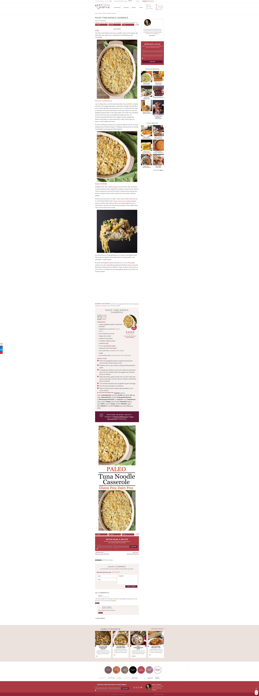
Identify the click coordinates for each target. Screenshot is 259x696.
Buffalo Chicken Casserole (130, 265)
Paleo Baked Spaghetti (113, 265)
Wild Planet (103, 119)
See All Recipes (157, 670)
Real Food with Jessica (102, 6)
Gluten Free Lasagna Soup (120, 647)
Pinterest (97, 305)
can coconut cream (109, 346)
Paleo (100, 13)
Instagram (104, 305)
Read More (152, 35)
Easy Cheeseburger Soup (138, 648)
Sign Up (130, 0)
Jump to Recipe (117, 28)
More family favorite (157, 628)
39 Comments (118, 22)
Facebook (136, 303)
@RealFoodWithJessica (120, 417)
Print (134, 328)
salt (107, 343)
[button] (126, 332)
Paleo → (162, 170)
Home (96, 13)
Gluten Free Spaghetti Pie (156, 647)
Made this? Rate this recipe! (104, 572)
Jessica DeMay (104, 315)
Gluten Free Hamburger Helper (103, 648)
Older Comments (100, 618)
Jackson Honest (113, 187)
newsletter (121, 303)
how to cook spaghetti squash (119, 269)
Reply (97, 603)
